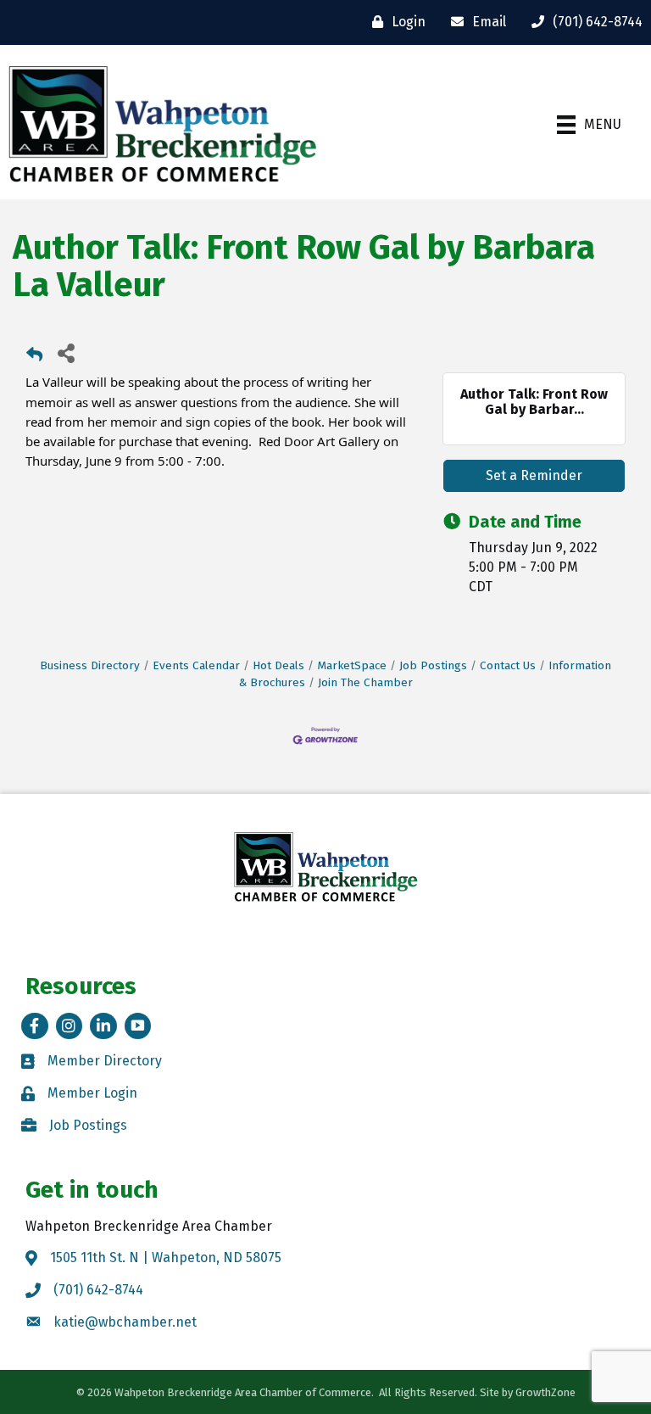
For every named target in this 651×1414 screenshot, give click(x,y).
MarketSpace (352, 665)
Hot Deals (278, 665)
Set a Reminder (534, 475)
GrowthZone (545, 1392)
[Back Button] (34, 358)
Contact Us (508, 665)
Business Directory (90, 665)
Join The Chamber (365, 682)
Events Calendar (196, 665)
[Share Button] (66, 352)
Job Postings (433, 665)
